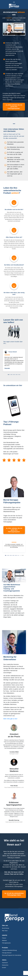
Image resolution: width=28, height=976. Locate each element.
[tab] (8, 374)
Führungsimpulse (6, 943)
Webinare (4, 940)
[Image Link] (14, 6)
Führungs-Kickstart (6, 952)
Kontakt (4, 967)
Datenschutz (5, 965)
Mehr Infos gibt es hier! (10, 718)
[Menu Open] (14, 2)
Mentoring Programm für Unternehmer (11, 955)
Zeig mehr (7, 368)
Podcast (4, 938)
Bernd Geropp (5, 928)
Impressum (5, 962)
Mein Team (4, 930)
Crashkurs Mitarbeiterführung (9, 950)
